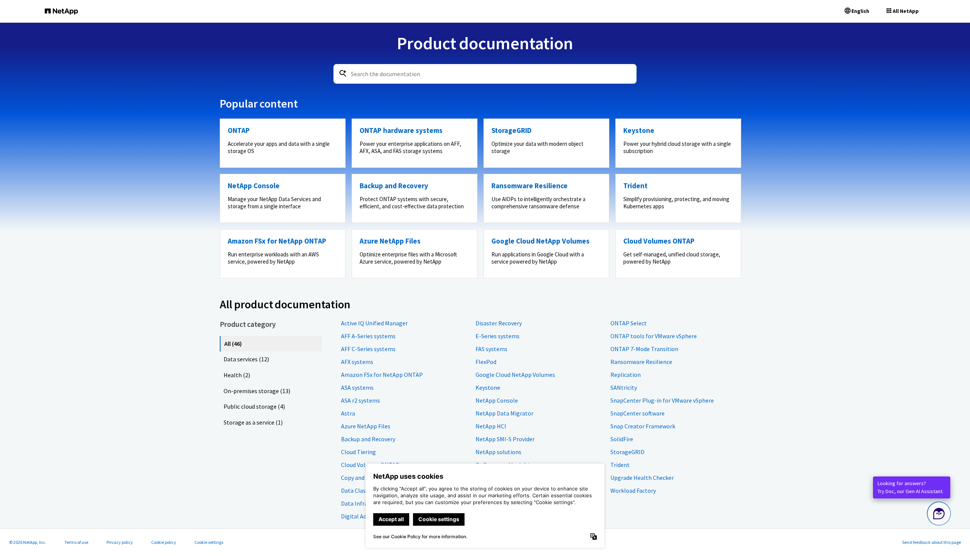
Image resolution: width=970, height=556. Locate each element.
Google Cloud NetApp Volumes (515, 374)
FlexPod (486, 361)
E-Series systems (497, 336)
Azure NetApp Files (365, 426)
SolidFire (621, 439)
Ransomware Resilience (641, 361)
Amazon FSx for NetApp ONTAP (382, 374)
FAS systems (491, 349)
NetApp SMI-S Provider (505, 439)
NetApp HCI (491, 426)
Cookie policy (163, 542)
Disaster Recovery (499, 323)
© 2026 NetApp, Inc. (27, 542)
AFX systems (357, 361)
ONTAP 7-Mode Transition (644, 349)
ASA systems (357, 387)
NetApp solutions (498, 452)
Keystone (488, 387)
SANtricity (623, 387)
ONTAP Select (628, 323)
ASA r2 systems (360, 400)
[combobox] (485, 74)
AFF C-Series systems (368, 349)
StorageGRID (627, 452)
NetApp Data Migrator (505, 413)
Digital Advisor (360, 516)
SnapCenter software (637, 413)
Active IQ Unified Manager (374, 323)
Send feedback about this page (931, 542)
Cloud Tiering (358, 452)
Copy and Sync (359, 477)
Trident (620, 465)
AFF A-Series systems (368, 336)
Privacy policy (119, 542)
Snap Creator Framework (642, 426)
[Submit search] (342, 73)
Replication (625, 374)
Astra (348, 413)
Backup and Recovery (368, 439)
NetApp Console (497, 400)
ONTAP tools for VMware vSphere (653, 336)
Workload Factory (633, 490)
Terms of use (76, 542)
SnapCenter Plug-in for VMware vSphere (662, 400)
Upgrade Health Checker (642, 477)
